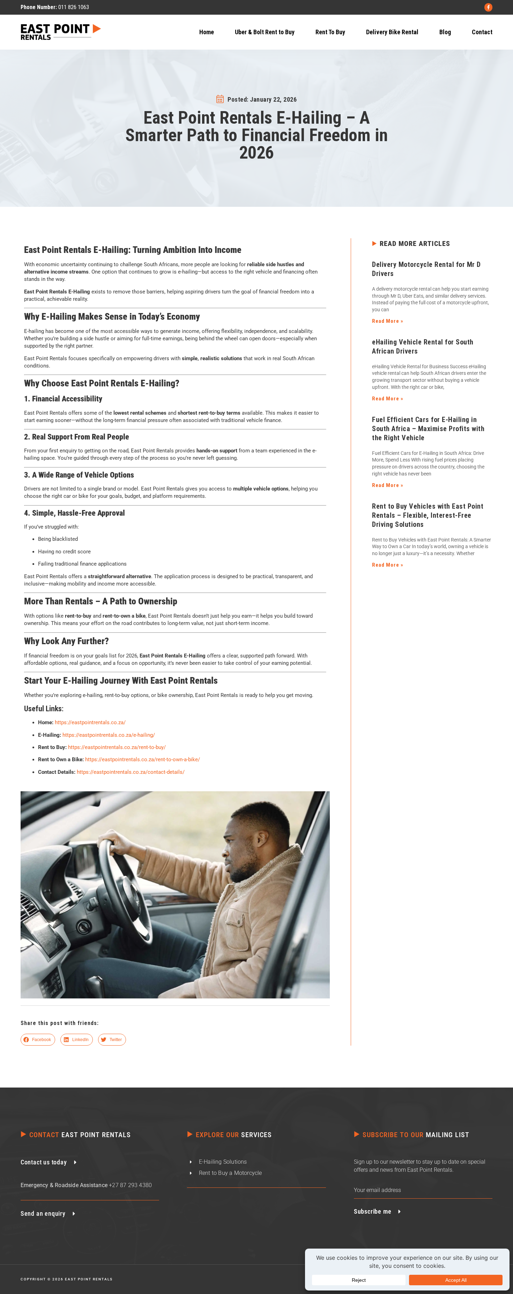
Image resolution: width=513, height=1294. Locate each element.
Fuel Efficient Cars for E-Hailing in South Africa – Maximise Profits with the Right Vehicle (428, 428)
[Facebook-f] (488, 7)
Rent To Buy (330, 32)
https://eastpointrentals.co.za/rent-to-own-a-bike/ (142, 759)
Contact (482, 32)
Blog (445, 32)
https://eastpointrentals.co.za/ (90, 722)
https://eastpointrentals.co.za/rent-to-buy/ (117, 747)
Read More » (387, 321)
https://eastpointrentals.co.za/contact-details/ (131, 772)
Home (206, 32)
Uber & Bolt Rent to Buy (265, 32)
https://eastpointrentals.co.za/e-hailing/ (108, 735)
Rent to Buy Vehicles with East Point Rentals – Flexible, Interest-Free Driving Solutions (427, 515)
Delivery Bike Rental (392, 32)
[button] (38, 1040)
